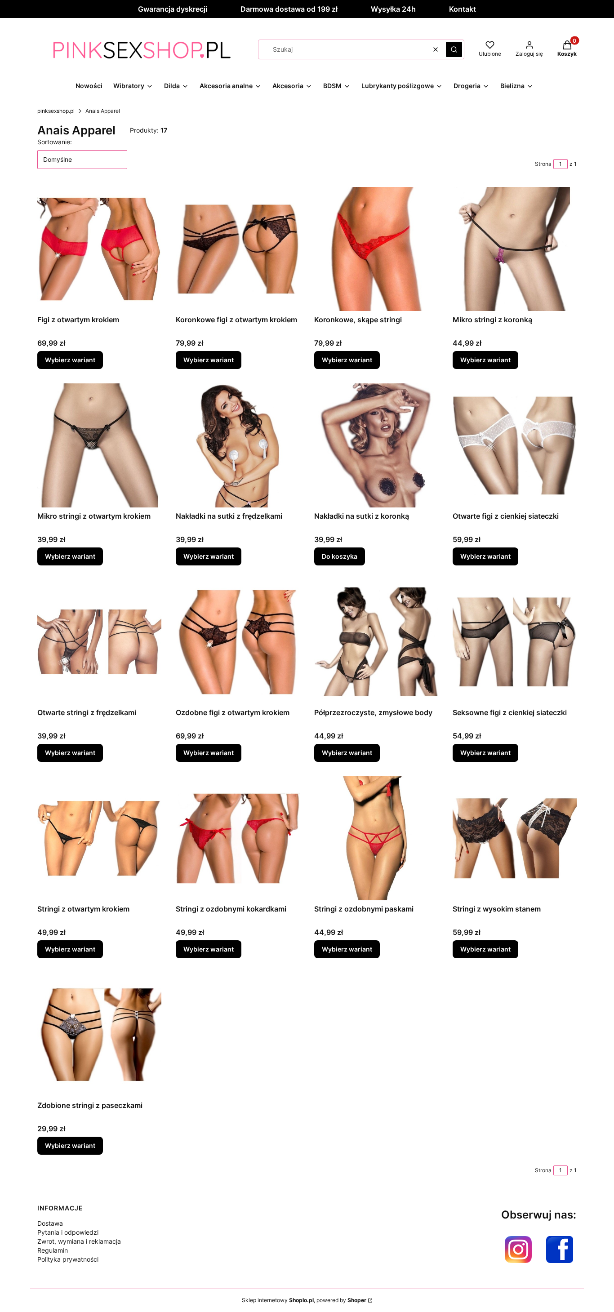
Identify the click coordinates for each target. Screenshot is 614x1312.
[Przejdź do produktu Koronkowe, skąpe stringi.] (376, 249)
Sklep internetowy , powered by (304, 1300)
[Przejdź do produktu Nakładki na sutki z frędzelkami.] (238, 445)
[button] (454, 49)
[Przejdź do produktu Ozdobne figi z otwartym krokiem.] (238, 642)
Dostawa (50, 1223)
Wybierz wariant (70, 360)
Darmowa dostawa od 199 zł (289, 8)
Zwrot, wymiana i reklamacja (79, 1241)
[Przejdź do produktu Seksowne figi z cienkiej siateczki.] (515, 642)
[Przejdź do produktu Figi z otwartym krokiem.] (99, 249)
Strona (543, 163)
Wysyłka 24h (393, 8)
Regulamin (52, 1250)
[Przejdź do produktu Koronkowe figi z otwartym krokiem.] (238, 249)
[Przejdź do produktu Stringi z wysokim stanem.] (515, 838)
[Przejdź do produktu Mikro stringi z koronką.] (515, 249)
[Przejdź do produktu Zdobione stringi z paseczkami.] (99, 1035)
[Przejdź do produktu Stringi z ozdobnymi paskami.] (376, 838)
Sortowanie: (54, 142)
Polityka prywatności (67, 1259)
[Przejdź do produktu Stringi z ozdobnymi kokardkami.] (238, 838)
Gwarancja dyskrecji (172, 8)
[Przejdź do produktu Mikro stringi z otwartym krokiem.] (99, 445)
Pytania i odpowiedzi (67, 1232)
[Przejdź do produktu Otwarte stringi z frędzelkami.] (99, 642)
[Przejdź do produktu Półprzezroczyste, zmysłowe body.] (376, 642)
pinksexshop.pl (56, 110)
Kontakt (462, 8)
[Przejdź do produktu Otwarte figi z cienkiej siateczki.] (515, 445)
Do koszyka (339, 556)
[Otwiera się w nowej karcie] (518, 1249)
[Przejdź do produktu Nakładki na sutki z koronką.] (376, 445)
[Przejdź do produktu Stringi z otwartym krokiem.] (99, 838)
